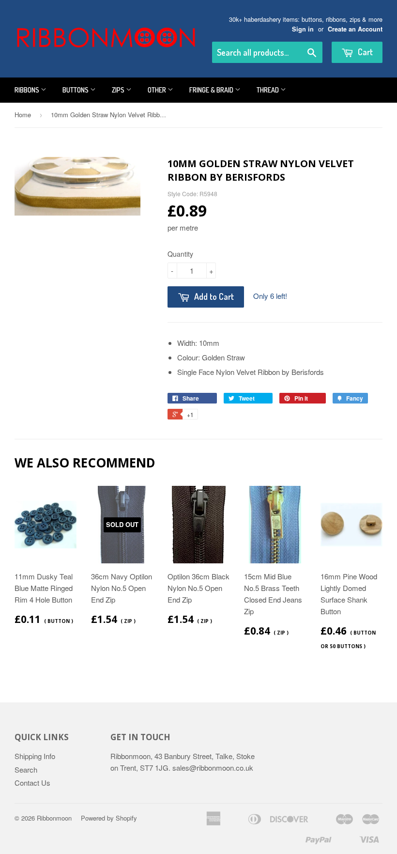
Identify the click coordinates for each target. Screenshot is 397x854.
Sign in (303, 29)
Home (23, 114)
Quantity (180, 254)
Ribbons (28, 90)
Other (158, 90)
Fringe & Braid (212, 90)
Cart (364, 52)
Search (26, 769)
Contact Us (32, 782)
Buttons (76, 90)
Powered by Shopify (109, 818)
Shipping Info (35, 756)
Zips (119, 90)
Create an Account (355, 29)
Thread (268, 90)
